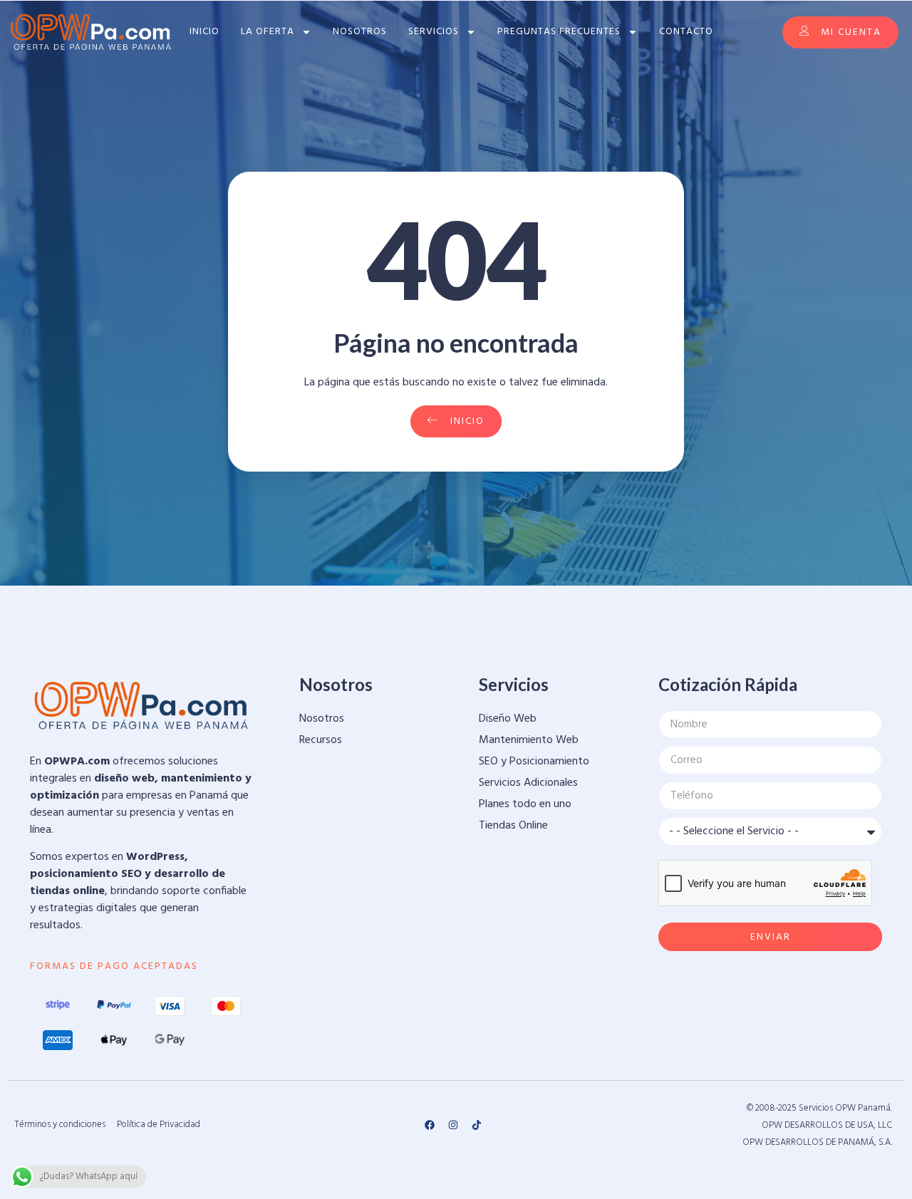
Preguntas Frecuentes (559, 32)
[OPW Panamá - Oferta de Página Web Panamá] (91, 32)
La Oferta (267, 32)
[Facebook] (430, 1125)
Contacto (686, 32)
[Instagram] (453, 1125)
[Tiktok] (477, 1125)
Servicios (433, 32)
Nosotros (360, 32)
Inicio (204, 32)
